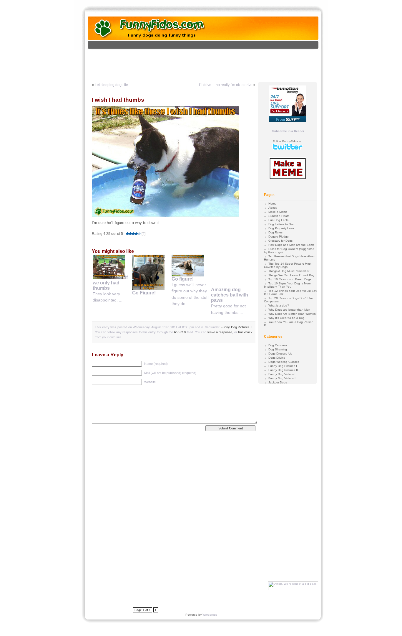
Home (272, 203)
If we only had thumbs (110, 283)
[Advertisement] (209, 63)
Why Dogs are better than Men (289, 309)
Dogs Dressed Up (280, 353)
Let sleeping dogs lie (111, 85)
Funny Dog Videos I (281, 374)
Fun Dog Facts (278, 220)
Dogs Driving (276, 357)
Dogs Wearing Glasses (283, 361)
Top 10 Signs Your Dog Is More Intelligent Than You (287, 285)
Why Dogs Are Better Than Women (292, 313)
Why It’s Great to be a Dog (286, 317)
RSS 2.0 (180, 332)
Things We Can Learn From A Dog (291, 275)
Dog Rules (275, 232)
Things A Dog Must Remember (288, 271)
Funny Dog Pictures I (236, 327)
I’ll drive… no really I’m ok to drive (226, 85)
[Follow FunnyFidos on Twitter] (287, 149)
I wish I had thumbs (118, 100)
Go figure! (183, 278)
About (272, 207)
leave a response (219, 332)
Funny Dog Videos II (282, 378)
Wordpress (209, 614)
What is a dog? (278, 305)
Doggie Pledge (278, 236)
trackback (245, 332)
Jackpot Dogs (277, 382)
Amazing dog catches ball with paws (229, 295)
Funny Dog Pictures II (283, 370)
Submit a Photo (279, 216)
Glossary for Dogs (280, 240)
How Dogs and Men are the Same (291, 244)
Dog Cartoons (277, 345)
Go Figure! (144, 292)
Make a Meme (278, 211)
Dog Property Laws (281, 228)
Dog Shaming (277, 349)
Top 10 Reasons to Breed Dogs (289, 279)
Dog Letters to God (281, 224)
